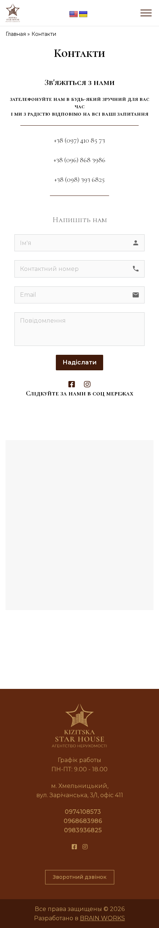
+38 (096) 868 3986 (79, 160)
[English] (73, 14)
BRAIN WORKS (102, 918)
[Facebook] (71, 384)
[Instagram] (87, 384)
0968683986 (83, 821)
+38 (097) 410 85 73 (79, 140)
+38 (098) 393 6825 (79, 180)
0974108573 (83, 811)
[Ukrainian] (83, 14)
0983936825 (83, 830)
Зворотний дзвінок (79, 877)
